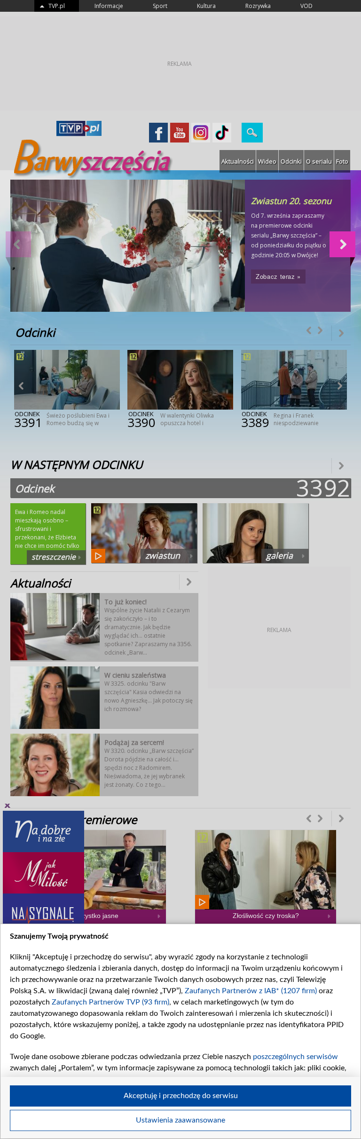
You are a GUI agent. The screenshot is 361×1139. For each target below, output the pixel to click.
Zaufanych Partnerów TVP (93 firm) (110, 1002)
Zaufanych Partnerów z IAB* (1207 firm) (251, 991)
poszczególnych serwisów (295, 1056)
